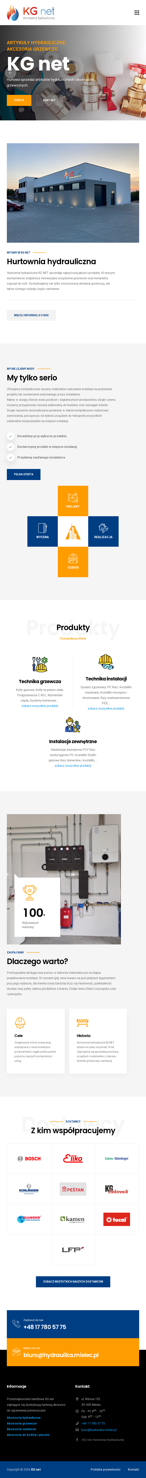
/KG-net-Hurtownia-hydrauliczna (102, 1440)
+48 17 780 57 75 (44, 1327)
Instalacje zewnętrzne (73, 741)
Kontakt (49, 100)
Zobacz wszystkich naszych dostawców (73, 1281)
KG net (36, 1469)
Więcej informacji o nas (31, 315)
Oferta (19, 100)
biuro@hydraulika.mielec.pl (60, 1355)
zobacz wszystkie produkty (39, 706)
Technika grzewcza (40, 681)
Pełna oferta (23, 474)
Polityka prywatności (105, 1469)
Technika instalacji (106, 679)
